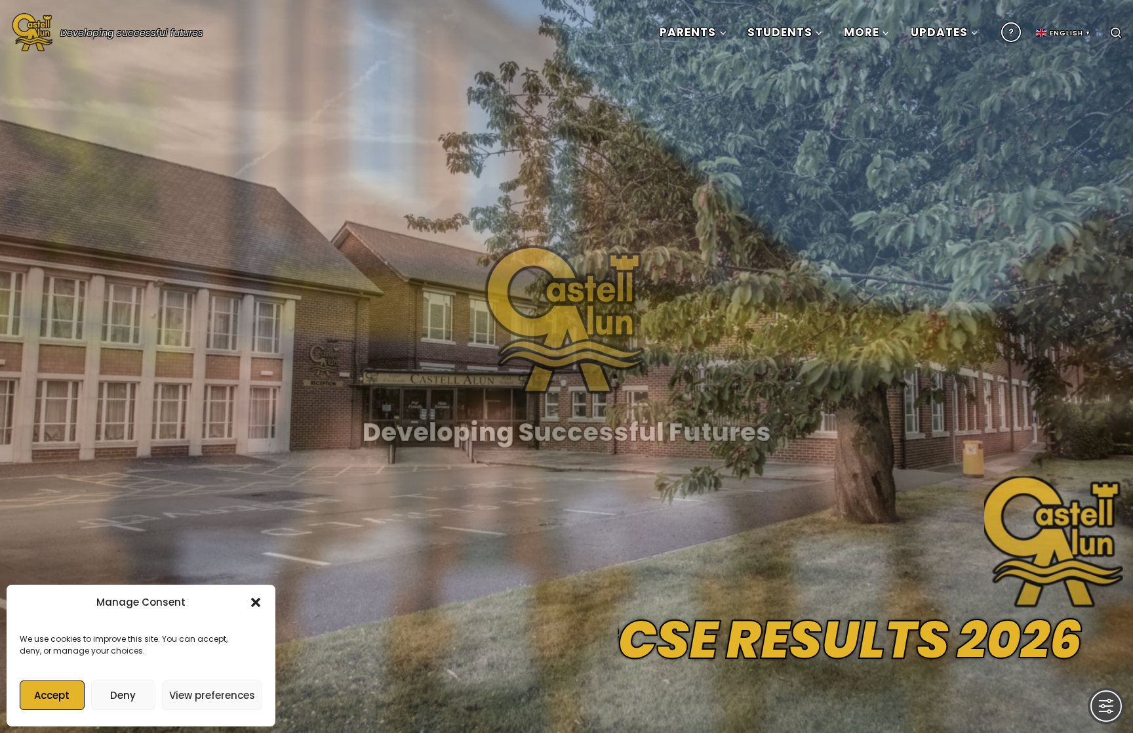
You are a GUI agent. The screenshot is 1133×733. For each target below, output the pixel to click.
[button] (255, 602)
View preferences (212, 695)
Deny (123, 695)
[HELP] (1011, 32)
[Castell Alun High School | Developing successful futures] (33, 29)
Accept (52, 695)
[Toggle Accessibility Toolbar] (1106, 706)
